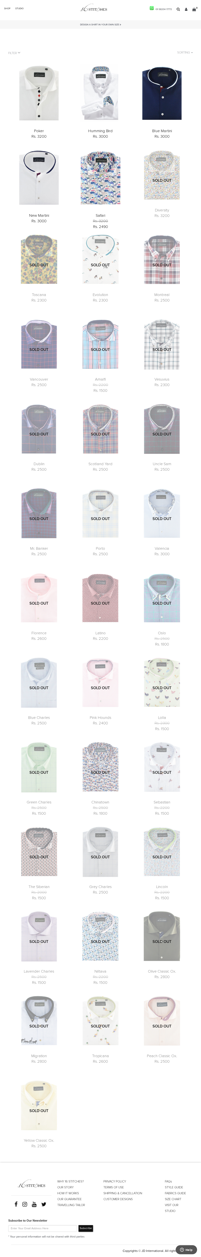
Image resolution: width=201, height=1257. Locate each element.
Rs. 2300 (162, 723)
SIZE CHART (173, 1199)
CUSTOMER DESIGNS (118, 1199)
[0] (194, 9)
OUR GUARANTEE (69, 1199)
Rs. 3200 (100, 221)
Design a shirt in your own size (100, 25)
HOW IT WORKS (68, 1193)
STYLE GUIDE (174, 1187)
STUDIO (19, 8)
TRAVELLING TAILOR (71, 1205)
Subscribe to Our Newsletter (27, 1220)
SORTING (184, 52)
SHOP (7, 8)
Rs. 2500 (162, 639)
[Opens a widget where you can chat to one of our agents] (186, 1250)
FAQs (168, 1181)
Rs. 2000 (39, 892)
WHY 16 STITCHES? (70, 1181)
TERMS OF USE (113, 1187)
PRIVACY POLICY (114, 1181)
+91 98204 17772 (163, 9)
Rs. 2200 (100, 385)
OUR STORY (65, 1187)
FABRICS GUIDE (175, 1193)
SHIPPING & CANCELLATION (122, 1193)
